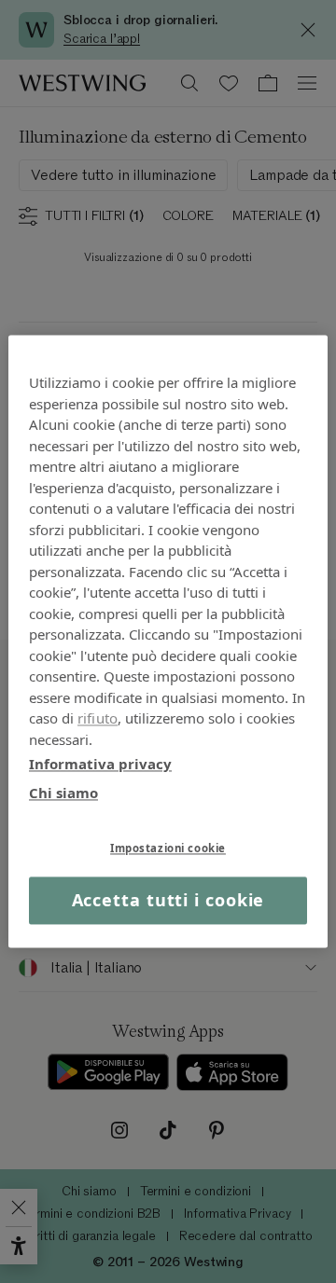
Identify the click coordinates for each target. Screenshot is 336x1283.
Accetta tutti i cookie (168, 900)
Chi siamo (63, 792)
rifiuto (97, 718)
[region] (168, 641)
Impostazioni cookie (168, 848)
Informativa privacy (100, 763)
